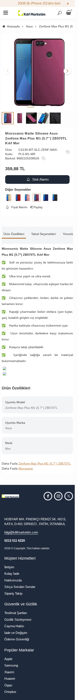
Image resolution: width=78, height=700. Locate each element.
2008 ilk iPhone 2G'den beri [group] (37, 3)
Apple (8, 655)
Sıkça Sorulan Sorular (19, 583)
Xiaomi (9, 668)
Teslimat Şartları (15, 609)
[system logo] (32, 13)
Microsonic (25, 465)
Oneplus (10, 688)
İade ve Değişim (15, 629)
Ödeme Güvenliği (16, 636)
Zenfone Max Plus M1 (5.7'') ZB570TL (44, 460)
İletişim (9, 563)
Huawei (9, 675)
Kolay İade (11, 570)
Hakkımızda (13, 577)
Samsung (11, 662)
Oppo (8, 682)
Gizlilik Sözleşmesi (17, 616)
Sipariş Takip (13, 590)
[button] (30, 103)
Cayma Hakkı (14, 623)
